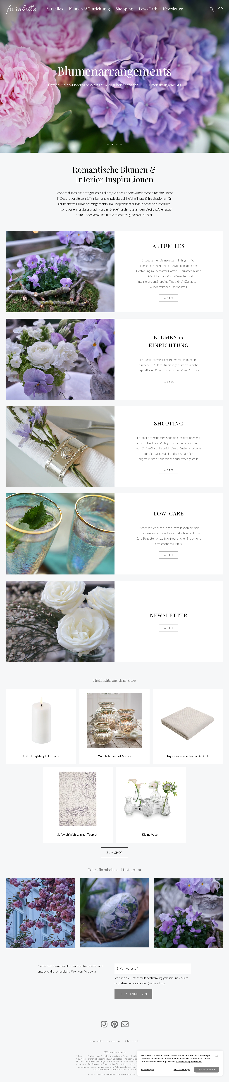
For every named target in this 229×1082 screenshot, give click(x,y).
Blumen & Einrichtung (169, 341)
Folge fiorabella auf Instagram (114, 869)
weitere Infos (157, 983)
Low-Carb (168, 513)
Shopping (168, 423)
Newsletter (168, 615)
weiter (169, 298)
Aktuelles (169, 245)
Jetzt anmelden (133, 994)
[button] (108, 144)
